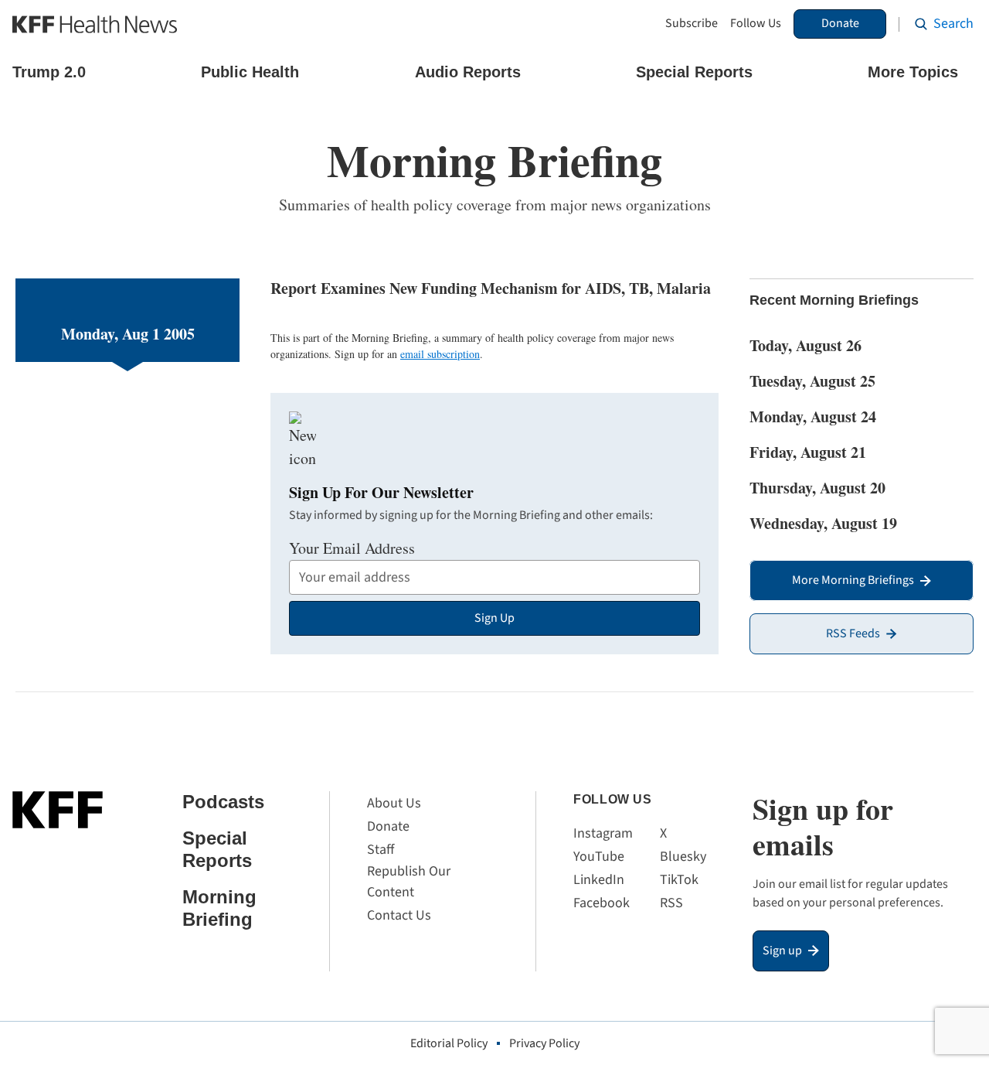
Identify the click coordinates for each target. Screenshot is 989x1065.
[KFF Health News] (94, 24)
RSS (671, 903)
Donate (840, 23)
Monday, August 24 (812, 416)
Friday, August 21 (807, 452)
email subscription (440, 353)
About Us (394, 803)
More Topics (913, 71)
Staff (380, 849)
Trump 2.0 (49, 71)
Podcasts (223, 801)
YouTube (598, 856)
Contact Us (399, 915)
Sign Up (494, 617)
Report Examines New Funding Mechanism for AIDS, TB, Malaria (490, 288)
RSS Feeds (853, 633)
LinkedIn (598, 879)
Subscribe (691, 23)
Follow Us (755, 23)
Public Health (250, 71)
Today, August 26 (805, 345)
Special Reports (694, 71)
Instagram (603, 833)
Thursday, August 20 (817, 487)
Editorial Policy (449, 1043)
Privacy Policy (544, 1043)
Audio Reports (468, 71)
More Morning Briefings (853, 580)
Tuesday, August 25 (812, 381)
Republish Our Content (408, 882)
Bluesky (683, 856)
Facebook (601, 903)
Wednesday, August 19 (823, 523)
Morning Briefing (219, 908)
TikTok (679, 879)
